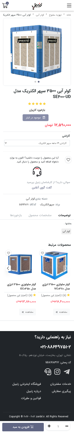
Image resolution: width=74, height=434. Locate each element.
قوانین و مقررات (31, 398)
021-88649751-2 (55, 347)
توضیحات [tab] (64, 215)
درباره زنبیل (34, 391)
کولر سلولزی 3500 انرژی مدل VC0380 (56, 286)
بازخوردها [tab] (16, 215)
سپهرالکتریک (47, 204)
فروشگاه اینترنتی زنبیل (26, 384)
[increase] (49, 426)
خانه (69, 15)
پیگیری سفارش (61, 391)
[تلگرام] (66, 373)
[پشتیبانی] (48, 373)
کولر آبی (40, 15)
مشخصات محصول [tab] (40, 215)
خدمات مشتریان (60, 384)
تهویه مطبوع (55, 15)
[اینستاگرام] (57, 373)
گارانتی (66, 136)
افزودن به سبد (21, 427)
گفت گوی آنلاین (42, 187)
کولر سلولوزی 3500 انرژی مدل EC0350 (21, 286)
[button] (66, 268)
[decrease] (67, 426)
